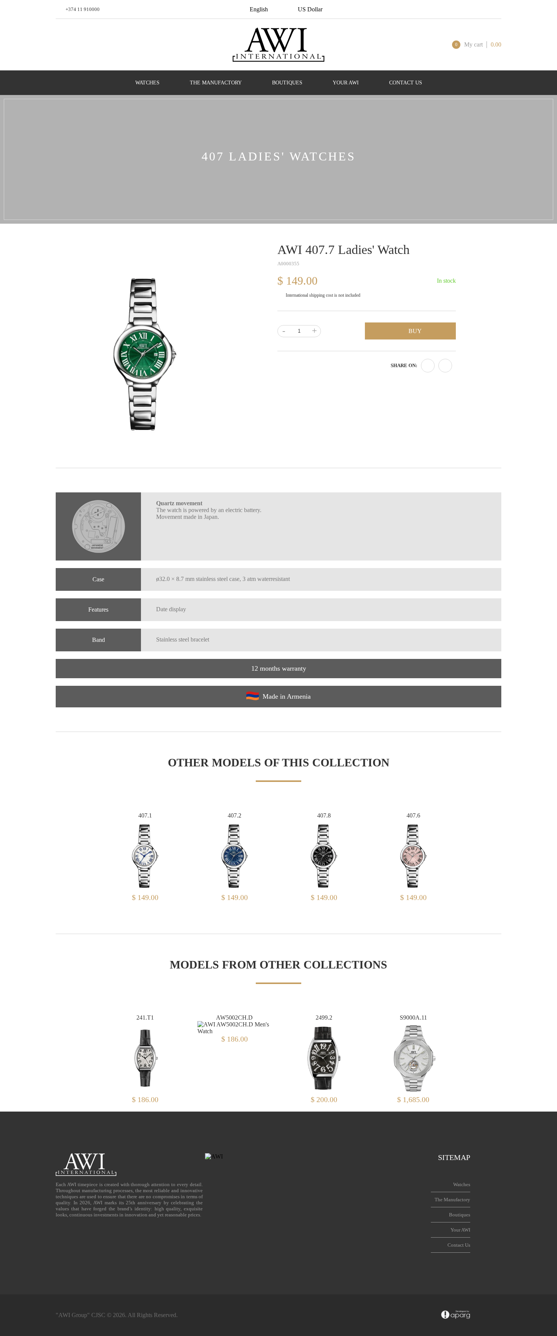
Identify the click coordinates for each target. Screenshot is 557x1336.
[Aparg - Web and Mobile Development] (455, 1315)
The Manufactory (452, 1199)
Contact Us (458, 1245)
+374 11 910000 (83, 9)
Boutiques (459, 1215)
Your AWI (460, 1230)
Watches (461, 1184)
